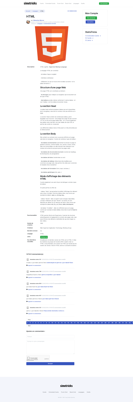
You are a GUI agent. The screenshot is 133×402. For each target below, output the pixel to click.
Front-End (60, 3)
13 (61, 322)
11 (55, 322)
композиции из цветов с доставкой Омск (60, 262)
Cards (42, 3)
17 (74, 322)
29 (116, 322)
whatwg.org (44, 237)
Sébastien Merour (38, 20)
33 (129, 322)
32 (126, 322)
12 (58, 322)
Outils (83, 3)
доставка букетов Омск (45, 286)
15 (68, 322)
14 (65, 322)
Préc (29, 319)
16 (71, 322)
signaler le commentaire (34, 265)
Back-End (68, 3)
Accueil (28, 11)
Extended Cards (50, 3)
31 (123, 322)
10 (52, 322)
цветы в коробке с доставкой (50, 274)
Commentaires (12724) (49, 23)
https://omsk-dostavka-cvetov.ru (54, 311)
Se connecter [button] (104, 3)
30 (119, 322)
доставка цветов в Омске (50, 298)
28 (112, 322)
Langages (76, 3)
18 (78, 322)
